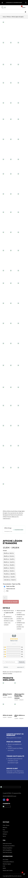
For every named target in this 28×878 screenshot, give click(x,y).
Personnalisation (7, 584)
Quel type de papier (7, 852)
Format (5, 550)
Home (4, 16)
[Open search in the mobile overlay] (2, 7)
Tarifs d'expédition (7, 850)
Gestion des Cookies (8, 870)
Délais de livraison (7, 843)
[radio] (8, 553)
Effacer (23, 593)
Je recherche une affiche (8, 845)
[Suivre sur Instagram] (7, 800)
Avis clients (5, 859)
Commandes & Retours (8, 861)
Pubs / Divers (6, 825)
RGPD (4, 868)
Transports (5, 831)
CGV (4, 866)
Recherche (21, 662)
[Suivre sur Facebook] (4, 800)
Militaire (9, 16)
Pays (4, 829)
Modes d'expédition (7, 848)
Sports (4, 836)
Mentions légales (7, 864)
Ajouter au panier (11, 602)
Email (22, 772)
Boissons (5, 827)
